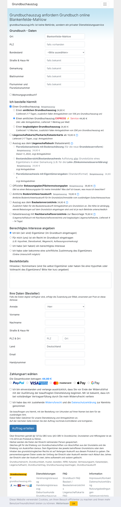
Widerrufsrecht (53, 402)
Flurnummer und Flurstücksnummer (20, 86)
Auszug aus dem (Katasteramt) (41, 143)
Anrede (14, 306)
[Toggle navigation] (105, 4)
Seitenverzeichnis (99, 495)
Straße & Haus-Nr (19, 60)
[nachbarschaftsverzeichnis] (94, 214)
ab (44, 134)
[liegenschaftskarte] (77, 134)
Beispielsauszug (48, 107)
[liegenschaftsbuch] (72, 143)
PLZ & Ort (15, 338)
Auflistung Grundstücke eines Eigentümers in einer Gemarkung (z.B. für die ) (62, 162)
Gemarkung (16, 68)
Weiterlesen (62, 503)
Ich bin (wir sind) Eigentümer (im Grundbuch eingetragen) (45, 232)
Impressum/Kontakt (100, 478)
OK (73, 503)
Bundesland (16, 52)
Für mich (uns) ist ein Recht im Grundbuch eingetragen (43, 237)
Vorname (14, 314)
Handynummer (18, 362)
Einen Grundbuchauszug (34, 106)
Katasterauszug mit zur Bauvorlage (53, 214)
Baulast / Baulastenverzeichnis (74, 485)
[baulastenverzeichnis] (67, 202)
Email (13, 354)
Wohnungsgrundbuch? (24, 94)
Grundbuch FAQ (71, 478)
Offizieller (53, 185)
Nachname (15, 322)
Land (12, 346)
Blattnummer (17, 76)
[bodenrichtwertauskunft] (78, 193)
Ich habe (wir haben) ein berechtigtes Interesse (39, 245)
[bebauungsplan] (94, 185)
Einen (40, 110)
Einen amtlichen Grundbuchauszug (51, 118)
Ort (11, 36)
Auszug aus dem (39, 202)
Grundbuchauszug (24, 4)
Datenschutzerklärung (84, 402)
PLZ (12, 44)
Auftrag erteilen (23, 428)
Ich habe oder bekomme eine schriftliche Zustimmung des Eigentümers (52, 250)
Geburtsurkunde (45, 492)
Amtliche (44, 193)
